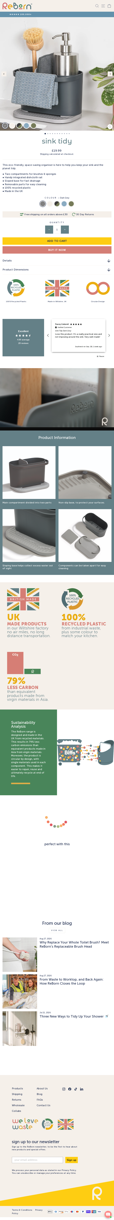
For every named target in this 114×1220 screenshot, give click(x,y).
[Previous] (3, 76)
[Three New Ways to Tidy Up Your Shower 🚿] (20, 1031)
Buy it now (57, 252)
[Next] (110, 76)
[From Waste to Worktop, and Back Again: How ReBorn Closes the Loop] (20, 994)
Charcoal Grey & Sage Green (57, 207)
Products (17, 1091)
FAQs (40, 1102)
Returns (16, 1102)
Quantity (57, 225)
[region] (78, 338)
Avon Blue (64, 207)
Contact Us (43, 1108)
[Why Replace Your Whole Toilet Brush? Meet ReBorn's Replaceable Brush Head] (20, 957)
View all (57, 933)
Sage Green (71, 207)
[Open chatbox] (108, 1214)
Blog (39, 1096)
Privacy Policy (69, 1173)
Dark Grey (43, 207)
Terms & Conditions (22, 1213)
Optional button (58, 419)
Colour (57, 201)
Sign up (71, 1163)
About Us (42, 1091)
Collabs (16, 1113)
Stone (50, 207)
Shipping (44, 157)
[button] (48, 338)
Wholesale (18, 1108)
